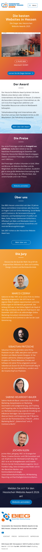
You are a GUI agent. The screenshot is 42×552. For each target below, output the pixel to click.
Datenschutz (23, 536)
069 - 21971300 (8, 546)
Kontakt (6, 536)
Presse (14, 536)
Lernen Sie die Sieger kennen (20, 73)
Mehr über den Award (21, 127)
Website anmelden (21, 186)
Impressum (34, 536)
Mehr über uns (21, 242)
